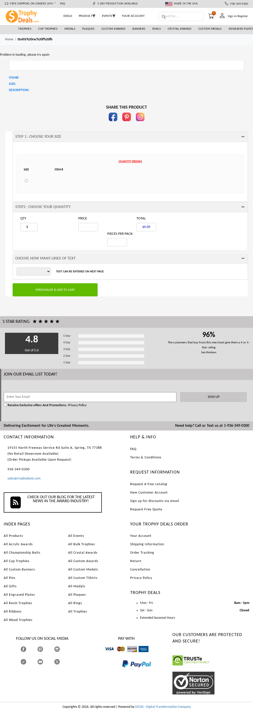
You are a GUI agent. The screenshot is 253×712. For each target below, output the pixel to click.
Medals (69, 28)
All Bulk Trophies (81, 544)
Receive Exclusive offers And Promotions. (37, 405)
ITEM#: (14, 78)
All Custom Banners (19, 569)
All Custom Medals (83, 569)
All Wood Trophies (18, 620)
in (140, 123)
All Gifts (10, 586)
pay (122, 671)
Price (82, 218)
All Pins (9, 578)
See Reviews (208, 352)
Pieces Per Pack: (120, 234)
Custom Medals (210, 28)
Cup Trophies (48, 28)
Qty (23, 218)
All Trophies (77, 612)
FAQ (62, 3)
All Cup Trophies (16, 561)
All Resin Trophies (18, 603)
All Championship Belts (22, 553)
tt (27, 662)
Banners (139, 28)
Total (141, 218)
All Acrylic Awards (18, 544)
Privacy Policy (76, 405)
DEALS (67, 16)
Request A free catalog (148, 484)
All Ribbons (12, 612)
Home (9, 39)
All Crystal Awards (82, 553)
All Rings (75, 603)
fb (112, 123)
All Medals (76, 586)
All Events (76, 536)
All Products (13, 536)
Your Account (140, 536)
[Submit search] (163, 17)
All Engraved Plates (19, 595)
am (141, 654)
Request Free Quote (146, 509)
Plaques (88, 28)
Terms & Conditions (145, 457)
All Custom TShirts (82, 578)
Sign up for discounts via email (154, 501)
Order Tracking (142, 553)
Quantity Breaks (130, 161)
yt (44, 662)
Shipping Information (147, 544)
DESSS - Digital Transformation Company (163, 707)
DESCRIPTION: (19, 90)
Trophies (24, 28)
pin (127, 123)
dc (128, 654)
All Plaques (77, 595)
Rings (156, 28)
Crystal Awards (179, 28)
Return (135, 561)
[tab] (130, 137)
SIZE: (12, 84)
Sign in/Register (238, 16)
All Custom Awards (83, 561)
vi (106, 654)
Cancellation (140, 569)
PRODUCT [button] (86, 16)
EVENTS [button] (107, 16)
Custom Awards (114, 28)
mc (118, 654)
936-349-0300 (238, 3)
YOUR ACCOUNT (133, 16)
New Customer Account (149, 493)
